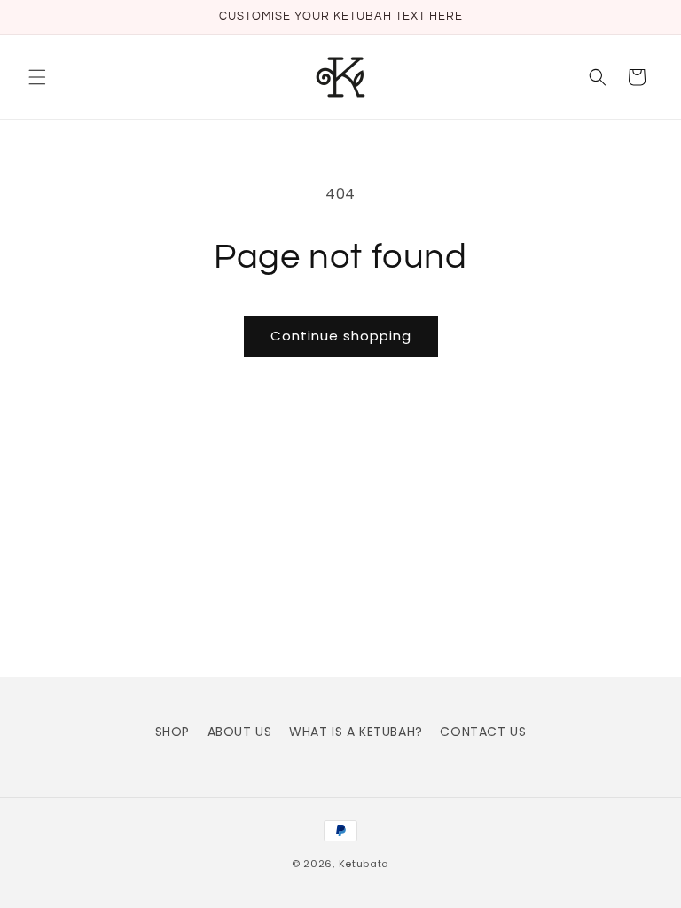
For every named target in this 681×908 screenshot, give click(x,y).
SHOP (172, 731)
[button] (37, 77)
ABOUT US (239, 731)
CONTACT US (483, 731)
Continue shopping (340, 335)
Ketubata (364, 864)
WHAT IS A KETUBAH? (356, 731)
